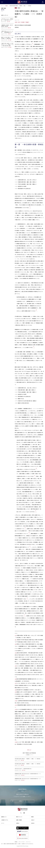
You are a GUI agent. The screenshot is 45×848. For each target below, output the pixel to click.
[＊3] (29, 207)
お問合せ (17, 823)
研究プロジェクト (19, 816)
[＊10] (29, 533)
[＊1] (42, 41)
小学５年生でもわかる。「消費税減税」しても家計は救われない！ (7, 20)
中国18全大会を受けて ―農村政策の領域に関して (29, 769)
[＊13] (24, 615)
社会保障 (22, 22)
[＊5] (33, 347)
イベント (2, 823)
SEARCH (32, 823)
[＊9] (25, 528)
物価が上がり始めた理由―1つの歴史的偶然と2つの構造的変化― (7, 39)
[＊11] (30, 547)
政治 (19, 22)
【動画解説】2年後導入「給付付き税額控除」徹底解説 (7, 26)
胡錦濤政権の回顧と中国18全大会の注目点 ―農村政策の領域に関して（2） (29, 779)
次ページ (29, 749)
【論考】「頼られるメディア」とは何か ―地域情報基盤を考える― (7, 33)
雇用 (16, 22)
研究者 (32, 816)
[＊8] (35, 511)
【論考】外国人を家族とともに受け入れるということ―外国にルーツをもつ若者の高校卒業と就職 (7, 45)
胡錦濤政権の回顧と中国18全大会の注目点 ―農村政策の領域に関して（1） (29, 774)
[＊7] (34, 476)
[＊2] (32, 44)
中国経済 (6, 5)
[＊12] (27, 598)
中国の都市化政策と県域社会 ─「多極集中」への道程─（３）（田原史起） (29, 759)
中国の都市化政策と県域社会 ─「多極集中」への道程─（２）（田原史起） (29, 764)
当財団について (4, 816)
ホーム (2, 5)
